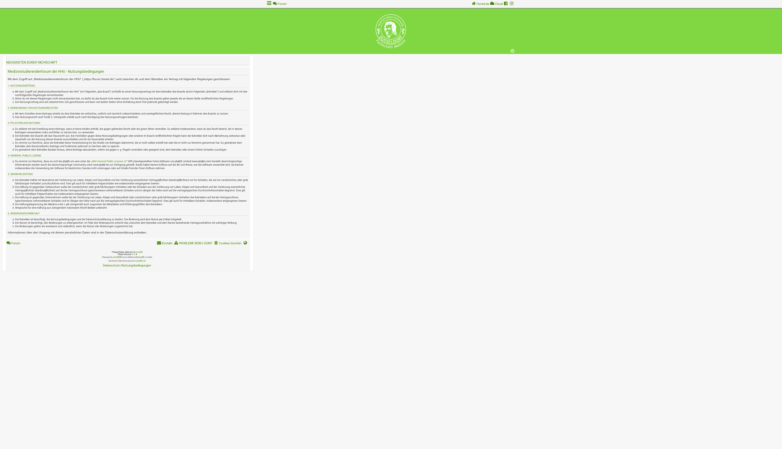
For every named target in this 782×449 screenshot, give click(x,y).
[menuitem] (228, 243)
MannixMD (137, 252)
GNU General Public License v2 (109, 161)
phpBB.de (141, 261)
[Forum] (391, 30)
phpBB (116, 257)
